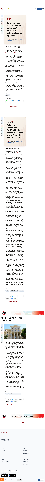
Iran (7, 393)
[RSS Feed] (17, 471)
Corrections (25, 455)
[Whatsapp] (2, 471)
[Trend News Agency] (4, 433)
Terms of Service (26, 459)
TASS (15, 52)
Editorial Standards (26, 453)
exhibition (22, 290)
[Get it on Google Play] (12, 475)
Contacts (25, 451)
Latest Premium (4, 450)
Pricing (2, 459)
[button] (2, 16)
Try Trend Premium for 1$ (12, 106)
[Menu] (43, 9)
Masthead (25, 450)
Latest (2, 448)
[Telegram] (12, 471)
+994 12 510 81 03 (4, 441)
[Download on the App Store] (4, 475)
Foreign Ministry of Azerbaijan (15, 393)
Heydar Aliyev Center (14, 290)
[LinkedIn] (14, 471)
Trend (6, 52)
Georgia (7, 95)
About (24, 448)
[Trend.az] (5, 9)
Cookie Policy (25, 464)
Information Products (5, 461)
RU (42, 479)
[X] (7, 471)
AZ (40, 479)
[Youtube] (10, 471)
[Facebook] (5, 471)
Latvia (7, 290)
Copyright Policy (26, 462)
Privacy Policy (25, 461)
